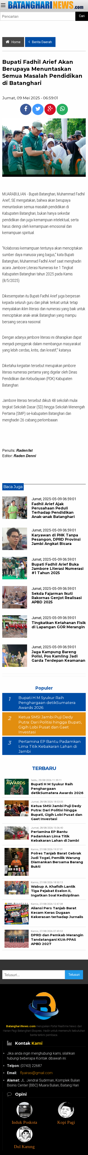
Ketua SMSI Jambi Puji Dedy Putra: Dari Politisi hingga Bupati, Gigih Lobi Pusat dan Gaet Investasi (56, 812)
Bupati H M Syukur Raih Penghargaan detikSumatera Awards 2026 (47, 702)
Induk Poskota (24, 1122)
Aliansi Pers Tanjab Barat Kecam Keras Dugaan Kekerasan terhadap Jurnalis (57, 912)
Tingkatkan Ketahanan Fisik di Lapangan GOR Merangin (59, 625)
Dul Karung (24, 1146)
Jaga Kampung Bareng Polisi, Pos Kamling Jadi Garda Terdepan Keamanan (58, 656)
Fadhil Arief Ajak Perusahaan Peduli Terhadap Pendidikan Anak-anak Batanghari (53, 510)
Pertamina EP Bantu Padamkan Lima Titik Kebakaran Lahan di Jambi (50, 746)
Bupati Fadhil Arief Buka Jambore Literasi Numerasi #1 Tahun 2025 (57, 568)
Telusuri (74, 975)
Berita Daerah (42, 42)
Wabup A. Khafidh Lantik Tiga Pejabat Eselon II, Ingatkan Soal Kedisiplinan (55, 890)
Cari (82, 16)
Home (16, 42)
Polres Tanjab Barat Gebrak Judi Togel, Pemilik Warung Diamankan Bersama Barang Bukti (57, 860)
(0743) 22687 (24, 1066)
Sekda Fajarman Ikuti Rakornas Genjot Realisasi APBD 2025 (57, 597)
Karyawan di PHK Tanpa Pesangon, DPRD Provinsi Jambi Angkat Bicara (56, 539)
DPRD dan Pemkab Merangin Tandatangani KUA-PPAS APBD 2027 (57, 939)
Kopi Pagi (66, 1122)
